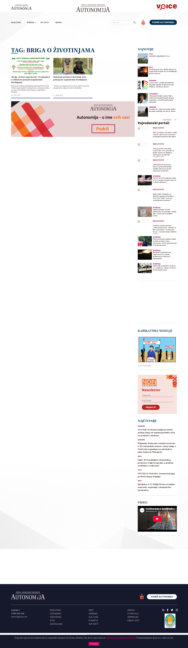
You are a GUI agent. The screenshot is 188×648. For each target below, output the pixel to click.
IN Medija (157, 176)
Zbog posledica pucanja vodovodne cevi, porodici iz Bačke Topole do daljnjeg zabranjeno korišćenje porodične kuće (163, 152)
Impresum (132, 617)
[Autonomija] (93, 8)
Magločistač (158, 128)
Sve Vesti (44, 22)
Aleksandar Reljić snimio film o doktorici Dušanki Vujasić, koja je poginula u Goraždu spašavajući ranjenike (161, 99)
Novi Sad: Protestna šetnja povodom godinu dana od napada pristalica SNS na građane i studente (156, 432)
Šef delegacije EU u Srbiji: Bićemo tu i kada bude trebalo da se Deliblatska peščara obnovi (163, 71)
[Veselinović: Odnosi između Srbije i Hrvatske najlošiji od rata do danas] (143, 111)
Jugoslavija (56, 623)
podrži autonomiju (163, 22)
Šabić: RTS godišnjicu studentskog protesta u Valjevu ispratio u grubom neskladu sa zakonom (155, 463)
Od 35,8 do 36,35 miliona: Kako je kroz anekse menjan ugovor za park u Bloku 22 (164, 180)
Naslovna (16, 22)
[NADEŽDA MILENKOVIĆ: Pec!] (143, 58)
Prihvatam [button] (94, 644)
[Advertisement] (94, 36)
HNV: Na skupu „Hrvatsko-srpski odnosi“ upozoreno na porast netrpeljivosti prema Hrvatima (165, 135)
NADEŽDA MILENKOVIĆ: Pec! (159, 56)
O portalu (133, 613)
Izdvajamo (153, 94)
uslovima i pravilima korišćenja (120, 637)
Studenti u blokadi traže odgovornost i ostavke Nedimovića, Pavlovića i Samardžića (162, 256)
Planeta (93, 620)
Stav (151, 54)
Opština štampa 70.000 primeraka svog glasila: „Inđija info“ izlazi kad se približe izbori (164, 213)
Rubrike (30, 22)
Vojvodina (55, 617)
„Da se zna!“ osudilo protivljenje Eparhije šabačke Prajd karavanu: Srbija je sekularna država (161, 85)
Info (151, 67)
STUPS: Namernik (144, 366)
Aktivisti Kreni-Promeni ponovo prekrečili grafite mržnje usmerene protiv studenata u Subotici (162, 168)
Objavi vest (133, 620)
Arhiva (58, 22)
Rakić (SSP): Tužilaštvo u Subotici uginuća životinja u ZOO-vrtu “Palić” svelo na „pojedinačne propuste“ (163, 197)
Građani (152, 80)
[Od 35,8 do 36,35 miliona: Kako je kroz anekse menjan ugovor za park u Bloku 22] (145, 180)
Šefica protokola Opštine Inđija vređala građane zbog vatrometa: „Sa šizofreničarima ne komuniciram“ (165, 242)
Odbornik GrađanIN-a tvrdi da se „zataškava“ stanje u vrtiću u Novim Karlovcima (164, 268)
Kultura (93, 617)
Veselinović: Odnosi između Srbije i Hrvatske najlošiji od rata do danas (162, 110)
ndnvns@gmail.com (19, 616)
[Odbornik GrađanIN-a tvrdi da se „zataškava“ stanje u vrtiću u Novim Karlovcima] (145, 268)
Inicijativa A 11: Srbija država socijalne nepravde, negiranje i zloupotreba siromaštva (156, 487)
